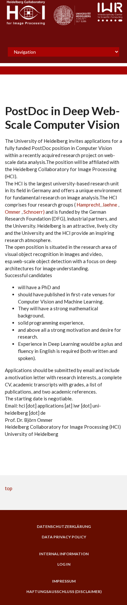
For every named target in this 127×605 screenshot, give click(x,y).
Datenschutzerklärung (64, 527)
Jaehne (109, 205)
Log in (63, 564)
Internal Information (64, 554)
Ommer (13, 212)
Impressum (64, 581)
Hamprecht (88, 205)
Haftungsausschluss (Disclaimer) (64, 592)
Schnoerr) (33, 212)
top (8, 488)
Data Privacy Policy (64, 537)
